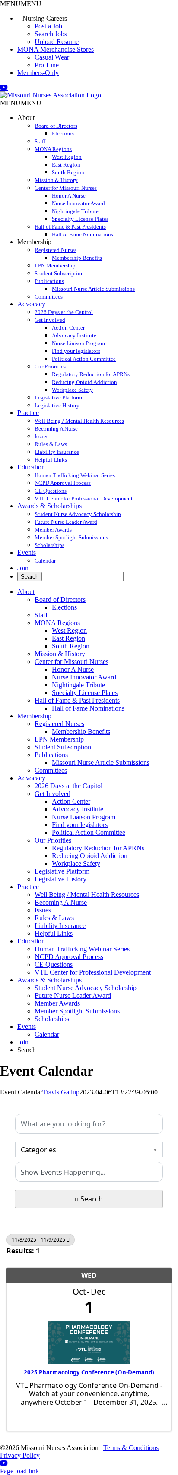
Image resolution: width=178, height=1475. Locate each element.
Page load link (19, 1471)
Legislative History (57, 405)
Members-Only (38, 72)
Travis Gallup (60, 1092)
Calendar (45, 560)
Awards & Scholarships (49, 505)
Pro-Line (47, 65)
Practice (28, 412)
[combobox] (89, 1149)
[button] (20, 3)
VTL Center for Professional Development (84, 498)
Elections (63, 133)
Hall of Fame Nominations (82, 234)
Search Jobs (51, 34)
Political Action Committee (84, 358)
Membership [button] (34, 241)
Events (26, 552)
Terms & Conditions (131, 1447)
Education (31, 467)
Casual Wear (52, 57)
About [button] (26, 117)
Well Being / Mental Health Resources (79, 421)
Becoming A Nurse (56, 428)
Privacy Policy (20, 1455)
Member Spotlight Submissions (71, 537)
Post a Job (48, 26)
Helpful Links (51, 459)
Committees (49, 296)
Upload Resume (57, 41)
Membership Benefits (77, 258)
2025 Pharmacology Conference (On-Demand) (89, 1372)
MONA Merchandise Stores (55, 49)
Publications (49, 281)
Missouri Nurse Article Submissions (93, 289)
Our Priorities (50, 366)
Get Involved (50, 320)
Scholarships (49, 545)
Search (91, 1199)
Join (23, 568)
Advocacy (31, 304)
